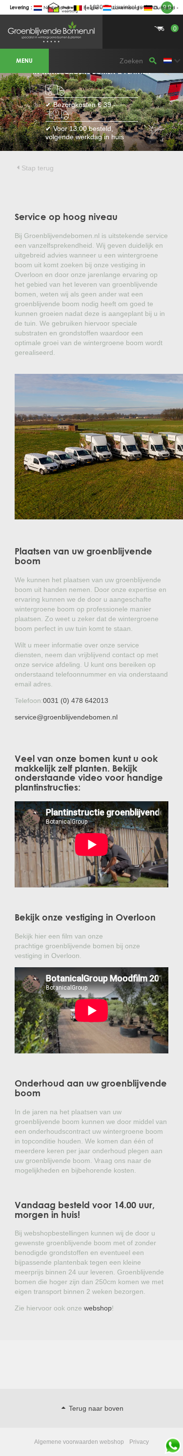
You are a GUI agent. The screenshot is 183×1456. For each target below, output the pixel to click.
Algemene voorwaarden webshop (79, 1441)
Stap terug (37, 168)
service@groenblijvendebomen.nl (66, 717)
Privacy (139, 1441)
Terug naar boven (95, 1408)
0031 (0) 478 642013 (75, 700)
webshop (98, 1308)
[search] (152, 61)
